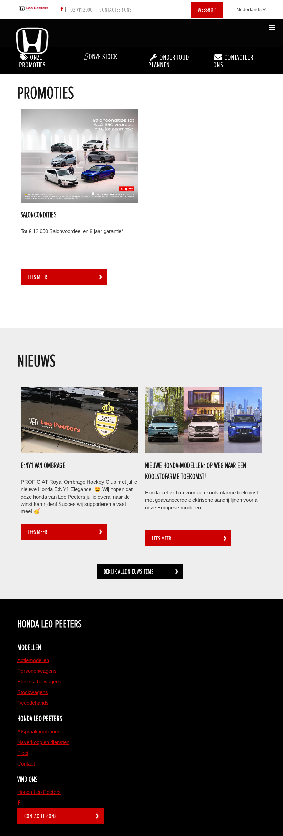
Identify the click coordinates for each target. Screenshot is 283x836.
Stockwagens (32, 692)
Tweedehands (33, 703)
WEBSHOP (207, 9)
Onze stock (102, 56)
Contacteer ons (115, 9)
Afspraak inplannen (38, 731)
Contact (26, 764)
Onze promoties (32, 61)
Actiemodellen (33, 660)
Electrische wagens (39, 681)
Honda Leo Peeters (39, 792)
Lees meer (37, 277)
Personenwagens (37, 671)
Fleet (22, 753)
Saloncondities (38, 215)
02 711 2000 (81, 9)
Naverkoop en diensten (43, 742)
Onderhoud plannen (168, 61)
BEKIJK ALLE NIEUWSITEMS (128, 571)
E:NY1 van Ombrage (43, 465)
